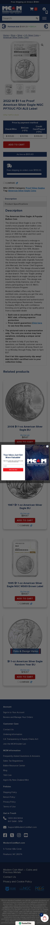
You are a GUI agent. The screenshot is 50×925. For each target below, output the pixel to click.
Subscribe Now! (13, 469)
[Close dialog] (47, 446)
